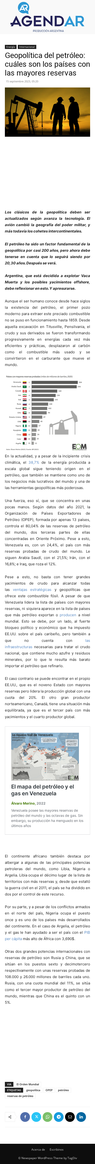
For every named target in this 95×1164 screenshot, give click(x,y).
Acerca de (38, 1149)
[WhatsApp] (47, 1117)
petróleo (63, 1090)
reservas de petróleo (20, 1096)
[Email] (70, 1117)
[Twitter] (36, 1117)
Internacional (27, 46)
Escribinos (57, 1149)
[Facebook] (25, 1117)
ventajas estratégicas (32, 589)
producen (68, 615)
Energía (10, 46)
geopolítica (33, 1090)
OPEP (49, 1090)
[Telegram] (59, 1117)
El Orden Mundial (28, 1084)
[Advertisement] (47, 173)
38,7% (33, 462)
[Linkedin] (81, 1117)
